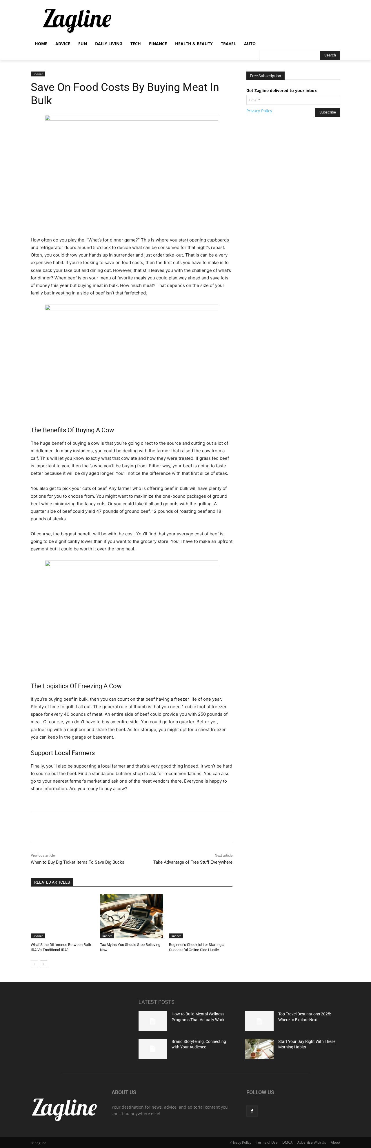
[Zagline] (77, 21)
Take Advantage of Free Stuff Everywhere (192, 862)
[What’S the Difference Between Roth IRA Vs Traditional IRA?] (62, 916)
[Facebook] (71, 827)
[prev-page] (34, 964)
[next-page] (43, 964)
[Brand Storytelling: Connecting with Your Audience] (153, 1049)
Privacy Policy (259, 110)
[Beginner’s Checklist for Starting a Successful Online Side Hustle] (200, 916)
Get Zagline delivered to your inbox (281, 90)
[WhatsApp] (111, 827)
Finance (37, 74)
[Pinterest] (98, 827)
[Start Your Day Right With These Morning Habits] (259, 1049)
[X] (85, 827)
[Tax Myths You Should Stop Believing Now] (131, 916)
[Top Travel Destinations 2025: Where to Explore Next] (259, 1021)
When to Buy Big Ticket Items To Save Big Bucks (77, 862)
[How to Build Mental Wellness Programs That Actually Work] (153, 1021)
